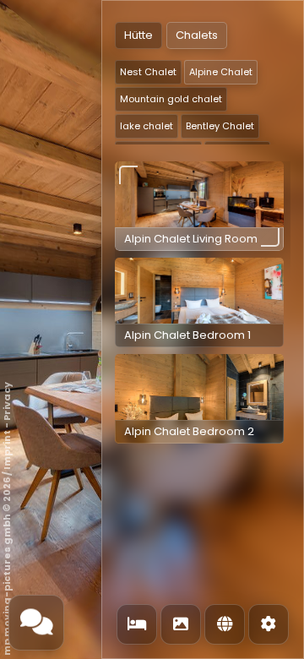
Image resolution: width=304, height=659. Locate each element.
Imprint (7, 450)
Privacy (7, 401)
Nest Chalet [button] (148, 72)
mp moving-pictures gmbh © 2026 (7, 566)
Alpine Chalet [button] (220, 72)
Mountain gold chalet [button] (171, 99)
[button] (199, 206)
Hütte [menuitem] (138, 35)
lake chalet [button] (146, 126)
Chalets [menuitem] (197, 35)
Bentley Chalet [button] (220, 126)
